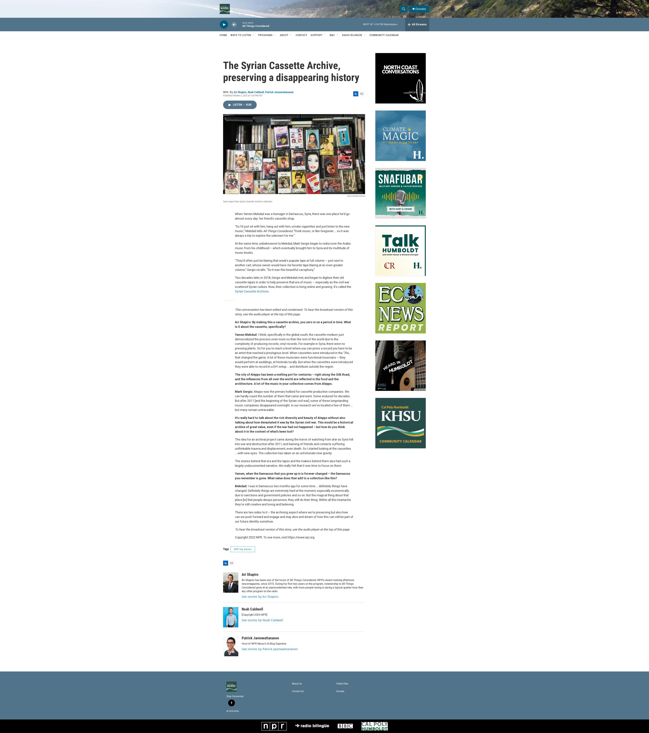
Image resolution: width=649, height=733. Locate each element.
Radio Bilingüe (352, 35)
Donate (420, 9)
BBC (332, 35)
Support (316, 35)
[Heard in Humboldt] (400, 365)
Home (223, 35)
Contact (301, 35)
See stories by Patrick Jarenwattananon (270, 649)
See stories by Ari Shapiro (260, 597)
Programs (265, 35)
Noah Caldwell (256, 92)
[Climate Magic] (400, 136)
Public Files (342, 683)
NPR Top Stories (242, 549)
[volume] (234, 24)
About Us (297, 683)
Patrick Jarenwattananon (279, 92)
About (284, 35)
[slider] (239, 24)
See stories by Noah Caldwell (262, 620)
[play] (224, 25)
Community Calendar (384, 35)
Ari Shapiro (240, 92)
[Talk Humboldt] (400, 251)
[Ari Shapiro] (230, 582)
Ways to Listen (241, 35)
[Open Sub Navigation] (253, 35)
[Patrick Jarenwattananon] (230, 646)
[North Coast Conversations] (400, 78)
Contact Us (298, 691)
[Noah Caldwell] (230, 617)
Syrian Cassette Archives (252, 291)
